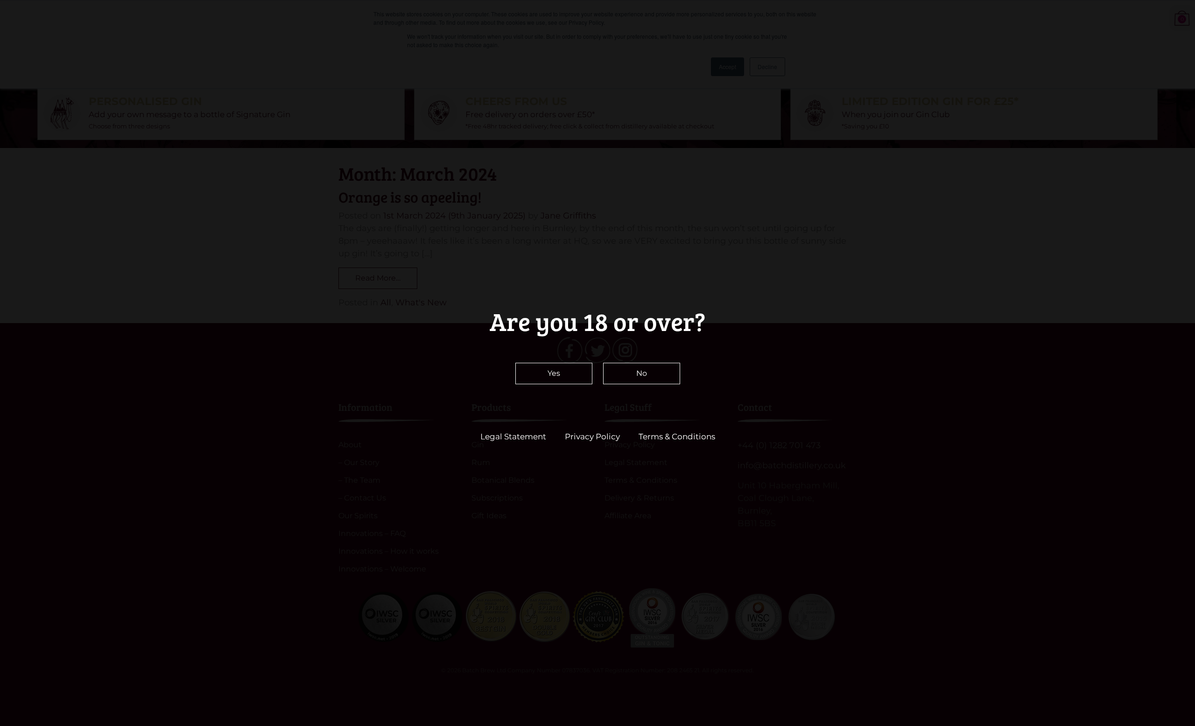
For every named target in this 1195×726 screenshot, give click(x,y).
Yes (554, 373)
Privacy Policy (592, 436)
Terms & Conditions (677, 436)
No (641, 373)
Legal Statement (513, 436)
